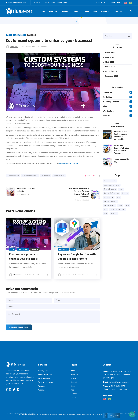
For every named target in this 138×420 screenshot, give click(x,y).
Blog (72, 390)
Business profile (13, 176)
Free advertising (110, 189)
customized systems (29, 176)
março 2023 (110, 67)
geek (121, 189)
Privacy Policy (114, 416)
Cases (73, 386)
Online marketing (110, 201)
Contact (74, 398)
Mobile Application (111, 102)
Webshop (42, 390)
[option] (28, 248)
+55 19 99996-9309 (59, 3)
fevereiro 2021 (111, 76)
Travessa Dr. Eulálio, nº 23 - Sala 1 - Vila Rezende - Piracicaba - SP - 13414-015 (117, 374)
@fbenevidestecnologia (68, 163)
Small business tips (118, 210)
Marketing (63, 249)
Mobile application (45, 374)
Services (74, 378)
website (113, 214)
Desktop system (44, 378)
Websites (41, 386)
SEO (127, 205)
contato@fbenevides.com (16, 3)
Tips (9, 35)
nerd (118, 197)
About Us (74, 374)
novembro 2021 (111, 71)
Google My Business (111, 193)
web (105, 214)
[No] (135, 416)
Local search (45, 176)
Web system (43, 370)
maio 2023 (109, 57)
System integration (45, 382)
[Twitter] (14, 389)
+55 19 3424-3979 (42, 3)
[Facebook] (7, 389)
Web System (19, 35)
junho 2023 (110, 53)
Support (74, 382)
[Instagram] (10, 389)
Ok (105, 416)
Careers (74, 394)
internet (125, 193)
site (105, 210)
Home (73, 370)
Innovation (107, 92)
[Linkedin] (18, 389)
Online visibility (59, 176)
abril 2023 (109, 62)
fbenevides (14, 47)
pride (120, 205)
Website (31, 35)
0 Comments (42, 47)
